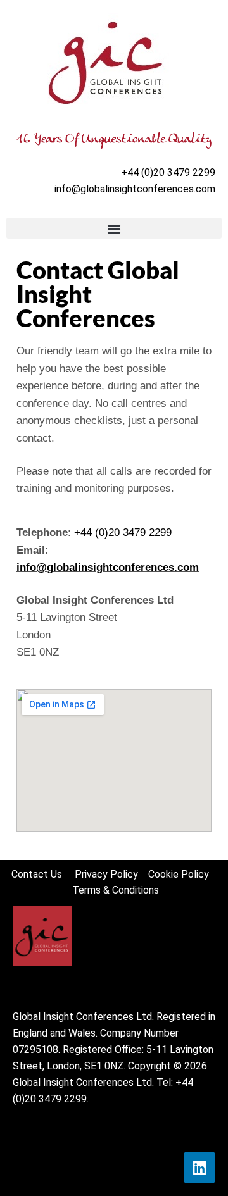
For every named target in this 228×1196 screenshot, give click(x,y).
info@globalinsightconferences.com (134, 189)
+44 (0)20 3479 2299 (123, 532)
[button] (114, 228)
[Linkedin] (199, 1167)
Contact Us (43, 874)
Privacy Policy (108, 874)
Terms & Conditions (115, 890)
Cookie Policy (182, 874)
